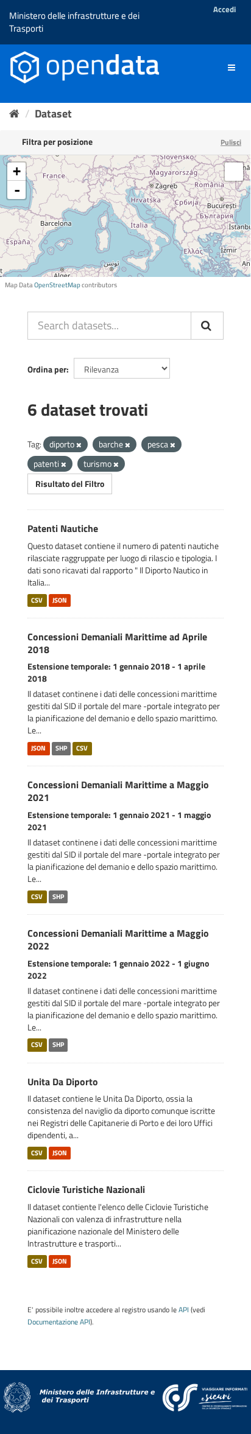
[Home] (14, 113)
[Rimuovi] (79, 445)
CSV (37, 600)
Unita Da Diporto (62, 1081)
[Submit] (207, 326)
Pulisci (231, 142)
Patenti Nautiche (62, 528)
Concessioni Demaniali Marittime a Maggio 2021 (118, 791)
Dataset (53, 113)
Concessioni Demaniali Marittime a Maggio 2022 (118, 939)
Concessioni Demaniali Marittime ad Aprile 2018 (117, 643)
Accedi (224, 9)
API (184, 1309)
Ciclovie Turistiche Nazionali (86, 1189)
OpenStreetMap (57, 285)
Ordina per (46, 369)
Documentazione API (58, 1322)
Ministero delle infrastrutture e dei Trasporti (74, 22)
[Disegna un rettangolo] (234, 172)
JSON (59, 600)
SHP (61, 748)
